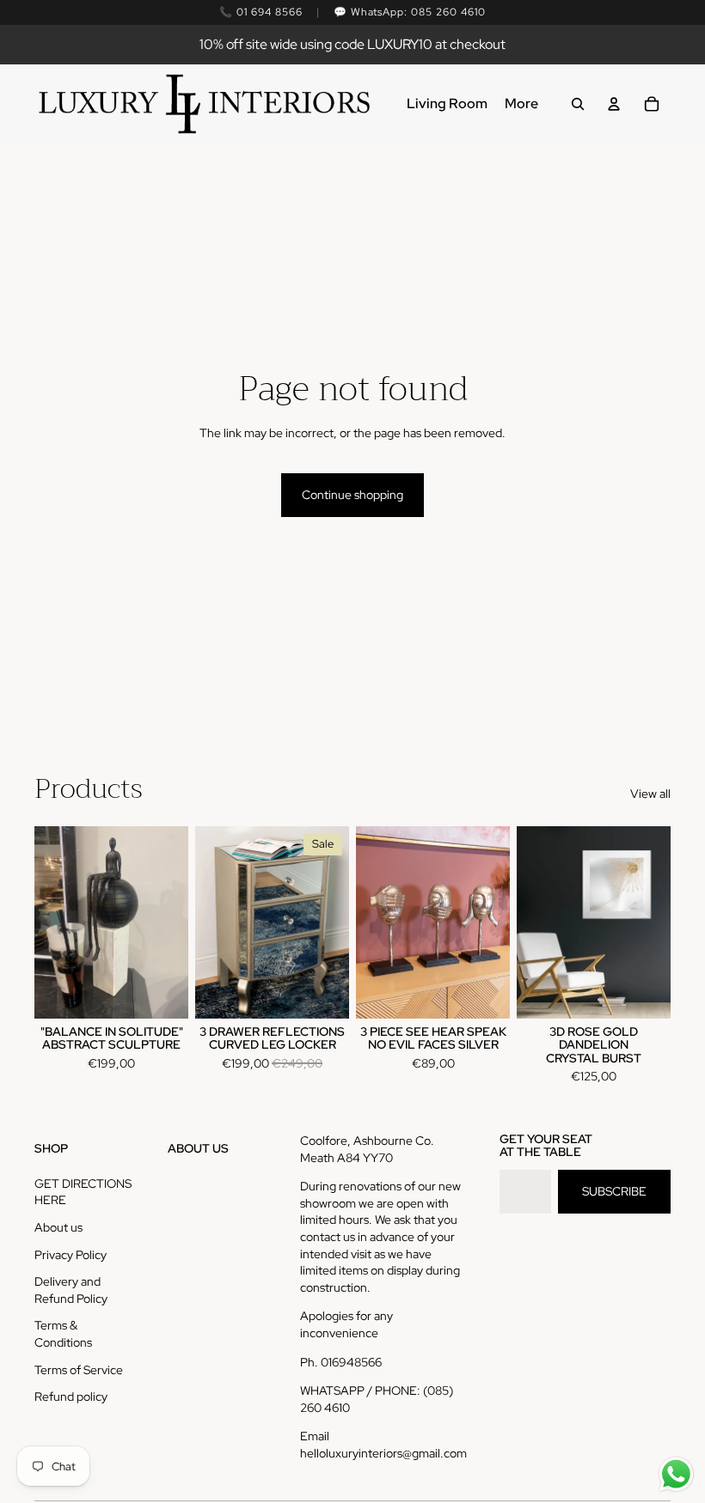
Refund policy (70, 1396)
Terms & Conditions (63, 1333)
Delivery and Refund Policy (70, 1290)
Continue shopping (352, 494)
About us (58, 1227)
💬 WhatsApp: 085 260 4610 (410, 12)
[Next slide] (335, 921)
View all (650, 793)
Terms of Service (78, 1370)
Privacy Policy (70, 1255)
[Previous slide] (208, 921)
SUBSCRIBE (614, 1191)
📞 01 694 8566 (260, 12)
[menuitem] (447, 104)
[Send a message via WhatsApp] (676, 1474)
